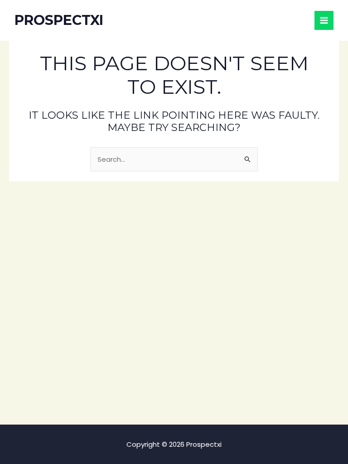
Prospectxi (58, 20)
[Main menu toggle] (324, 20)
